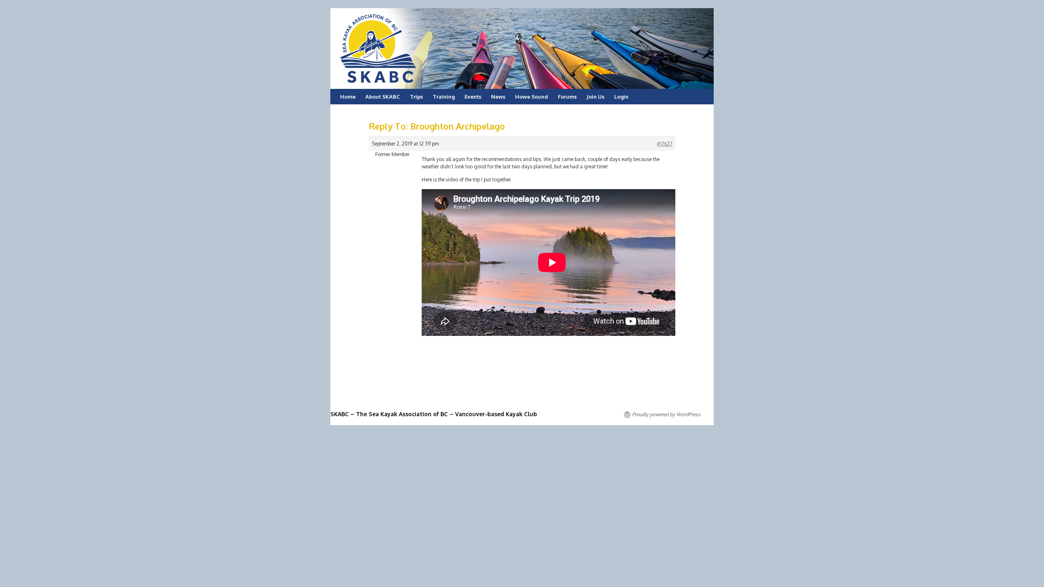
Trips (416, 96)
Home (348, 96)
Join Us (595, 96)
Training (444, 96)
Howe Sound (531, 96)
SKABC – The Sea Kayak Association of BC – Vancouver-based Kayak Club (433, 413)
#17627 (664, 144)
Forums (567, 96)
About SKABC (382, 96)
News (498, 96)
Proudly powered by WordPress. (666, 414)
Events (472, 96)
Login (621, 96)
